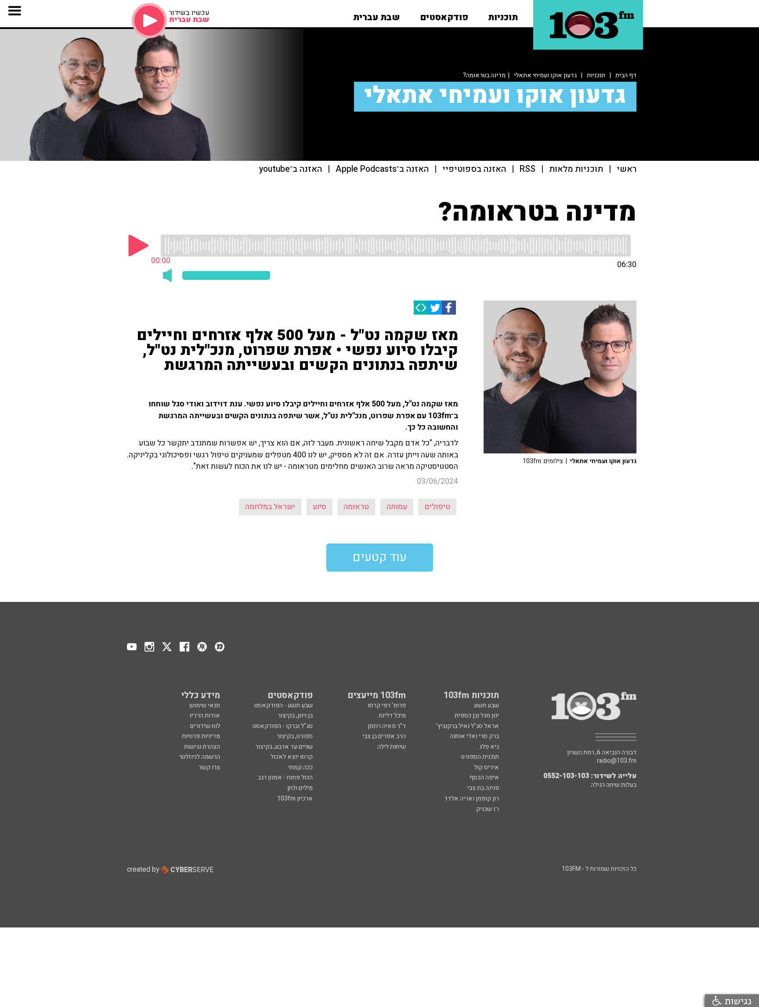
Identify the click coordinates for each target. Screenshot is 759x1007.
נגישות (737, 1001)
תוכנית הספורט (480, 756)
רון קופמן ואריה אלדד (471, 798)
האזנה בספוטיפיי (474, 169)
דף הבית (625, 75)
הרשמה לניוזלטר (199, 756)
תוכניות (596, 75)
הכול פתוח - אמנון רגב (285, 777)
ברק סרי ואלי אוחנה (474, 736)
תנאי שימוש (204, 705)
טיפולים (437, 506)
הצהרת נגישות (202, 746)
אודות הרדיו (205, 715)
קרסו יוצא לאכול (292, 756)
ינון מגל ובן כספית (477, 715)
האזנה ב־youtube (290, 169)
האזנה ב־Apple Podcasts (382, 169)
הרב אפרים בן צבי (384, 736)
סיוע (319, 506)
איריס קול (486, 767)
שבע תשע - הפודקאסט (283, 705)
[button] (503, 14)
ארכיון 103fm (295, 798)
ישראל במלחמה (270, 506)
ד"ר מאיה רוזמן (387, 726)
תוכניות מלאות (576, 169)
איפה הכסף (484, 777)
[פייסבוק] (449, 308)
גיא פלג (489, 746)
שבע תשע (486, 705)
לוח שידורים (205, 726)
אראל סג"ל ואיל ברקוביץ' (467, 726)
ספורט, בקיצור (295, 736)
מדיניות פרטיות (201, 736)
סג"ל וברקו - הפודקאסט (283, 726)
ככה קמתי (300, 767)
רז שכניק (487, 809)
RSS (527, 169)
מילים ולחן (300, 788)
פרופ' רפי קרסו (387, 705)
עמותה (397, 506)
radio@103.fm (616, 761)
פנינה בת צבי (483, 788)
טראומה (356, 506)
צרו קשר (209, 767)
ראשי (626, 169)
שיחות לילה (391, 746)
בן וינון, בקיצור (295, 715)
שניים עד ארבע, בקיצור (284, 746)
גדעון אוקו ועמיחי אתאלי (545, 75)
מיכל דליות (392, 715)
